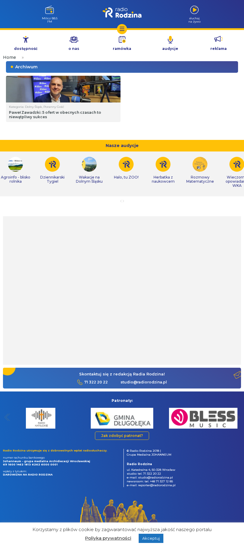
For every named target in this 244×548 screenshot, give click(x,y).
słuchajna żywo (194, 19)
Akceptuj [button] (151, 538)
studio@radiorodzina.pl (144, 382)
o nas (73, 48)
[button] (7, 417)
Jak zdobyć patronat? (122, 435)
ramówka (122, 48)
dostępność (25, 48)
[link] (52, 170)
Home (9, 57)
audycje (170, 48)
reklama (218, 48)
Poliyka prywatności (108, 538)
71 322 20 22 (96, 382)
